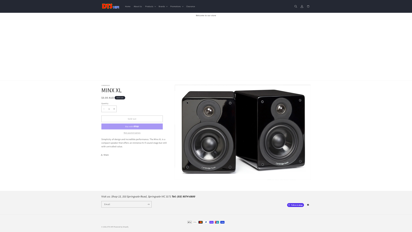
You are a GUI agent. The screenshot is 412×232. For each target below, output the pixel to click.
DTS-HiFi (110, 227)
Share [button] (106, 154)
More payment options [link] (132, 133)
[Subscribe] (148, 204)
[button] (150, 6)
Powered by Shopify (121, 227)
